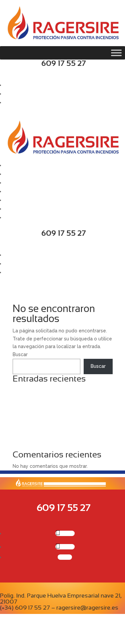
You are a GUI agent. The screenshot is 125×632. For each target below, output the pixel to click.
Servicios (15, 182)
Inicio (10, 165)
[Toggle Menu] (116, 53)
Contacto (15, 217)
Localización (19, 208)
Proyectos (16, 191)
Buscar (20, 354)
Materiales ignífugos (35, 437)
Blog (10, 200)
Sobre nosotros (22, 174)
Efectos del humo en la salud (46, 445)
